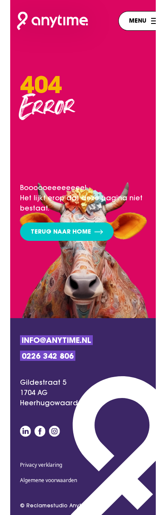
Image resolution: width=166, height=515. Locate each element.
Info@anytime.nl (56, 341)
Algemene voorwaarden (48, 480)
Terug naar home (61, 232)
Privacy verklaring (41, 464)
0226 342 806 (48, 356)
